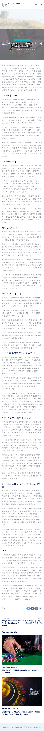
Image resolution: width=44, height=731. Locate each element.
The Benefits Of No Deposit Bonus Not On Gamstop (19, 671)
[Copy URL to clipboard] (40, 608)
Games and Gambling (22, 40)
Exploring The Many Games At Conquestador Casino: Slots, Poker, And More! (21, 713)
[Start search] (40, 5)
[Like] (4, 608)
